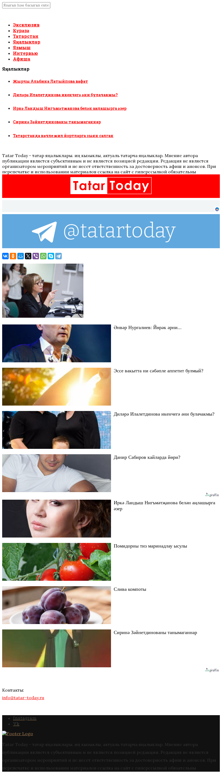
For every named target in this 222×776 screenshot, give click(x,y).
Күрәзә (21, 30)
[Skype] (51, 256)
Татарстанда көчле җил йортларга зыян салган (63, 135)
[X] (28, 256)
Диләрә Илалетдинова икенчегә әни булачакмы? (65, 94)
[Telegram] (58, 256)
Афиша (21, 59)
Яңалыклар (26, 42)
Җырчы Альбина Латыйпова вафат (50, 81)
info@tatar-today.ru (23, 697)
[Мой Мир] (20, 256)
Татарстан (25, 36)
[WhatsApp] (43, 256)
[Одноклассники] (13, 256)
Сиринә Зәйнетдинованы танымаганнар (57, 121)
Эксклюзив (26, 25)
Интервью (25, 53)
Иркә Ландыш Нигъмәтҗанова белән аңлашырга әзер (69, 108)
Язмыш (22, 47)
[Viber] (35, 256)
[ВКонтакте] (5, 256)
